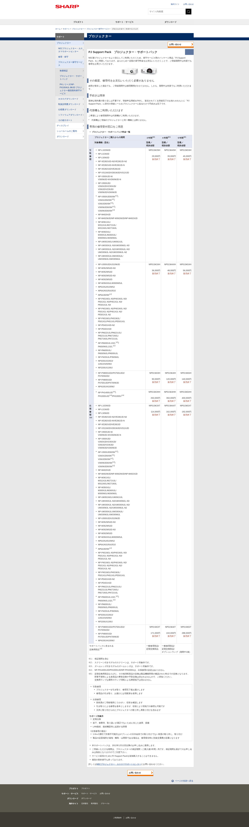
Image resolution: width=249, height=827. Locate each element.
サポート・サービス (124, 22)
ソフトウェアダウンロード (70, 115)
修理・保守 (63, 57)
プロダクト (78, 22)
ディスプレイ (63, 125)
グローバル (105, 803)
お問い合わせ (188, 4)
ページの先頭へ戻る (184, 781)
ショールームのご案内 (67, 131)
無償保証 (64, 70)
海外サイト (175, 4)
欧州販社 (94, 803)
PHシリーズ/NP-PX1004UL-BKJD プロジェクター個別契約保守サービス (71, 89)
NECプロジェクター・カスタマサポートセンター (119, 764)
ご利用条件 (117, 818)
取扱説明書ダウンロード (69, 104)
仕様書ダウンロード (67, 109)
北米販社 (84, 803)
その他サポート (65, 120)
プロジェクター (78, 29)
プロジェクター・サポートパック (71, 77)
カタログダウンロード (68, 99)
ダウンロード (171, 22)
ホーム (58, 29)
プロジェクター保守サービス (97, 29)
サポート (66, 29)
